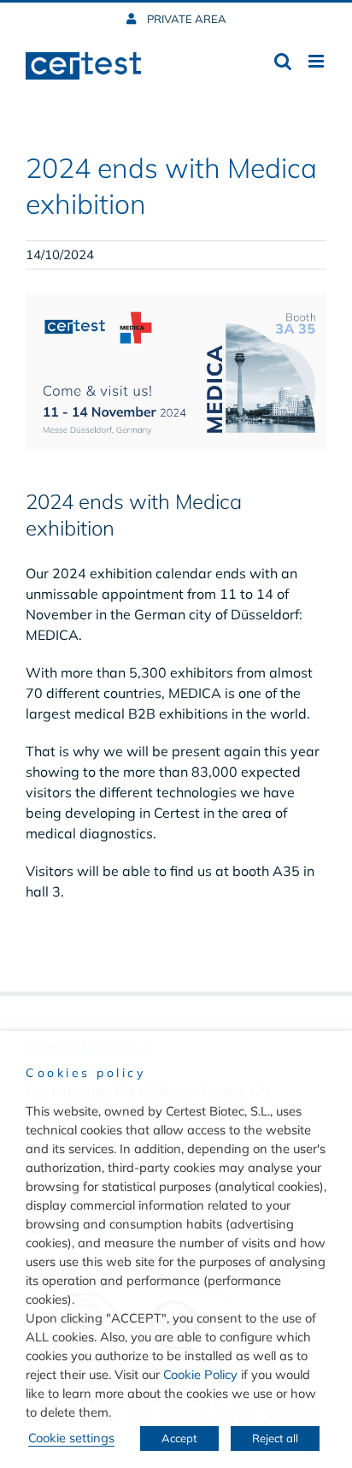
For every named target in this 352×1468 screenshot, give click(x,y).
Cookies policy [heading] (85, 1072)
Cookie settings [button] (71, 1438)
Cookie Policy (200, 1374)
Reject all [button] (275, 1438)
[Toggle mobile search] (282, 61)
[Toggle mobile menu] (317, 61)
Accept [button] (179, 1438)
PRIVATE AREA (185, 19)
